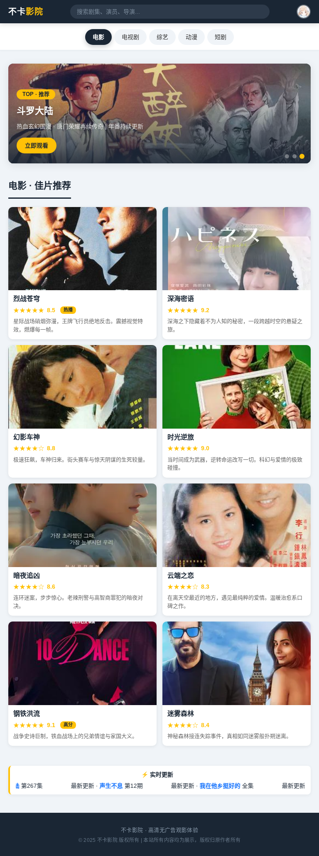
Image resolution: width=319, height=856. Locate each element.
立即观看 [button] (275, 145)
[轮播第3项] (302, 156)
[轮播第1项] (287, 156)
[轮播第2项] (294, 156)
